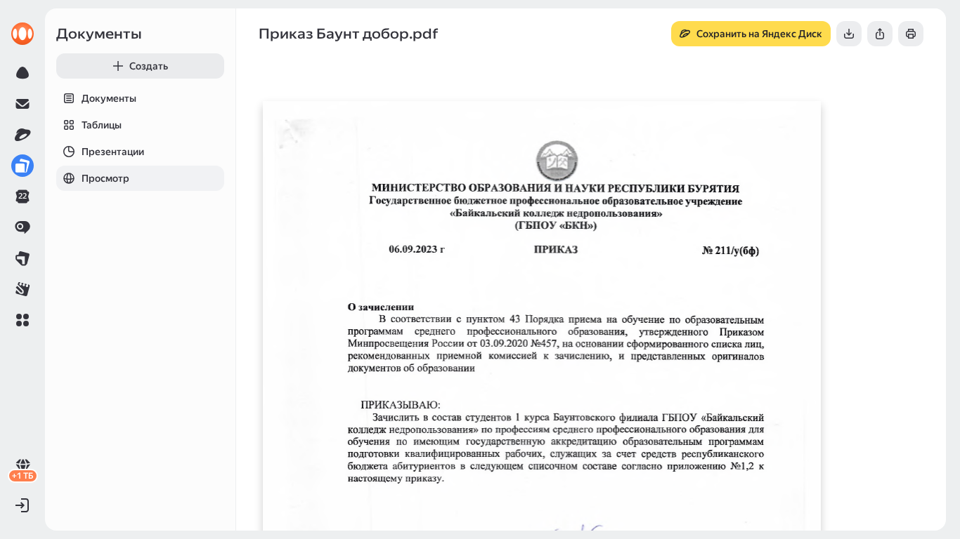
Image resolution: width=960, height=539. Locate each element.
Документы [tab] (109, 98)
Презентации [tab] (113, 151)
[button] (22, 320)
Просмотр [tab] (105, 178)
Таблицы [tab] (102, 125)
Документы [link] (99, 33)
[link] (22, 33)
